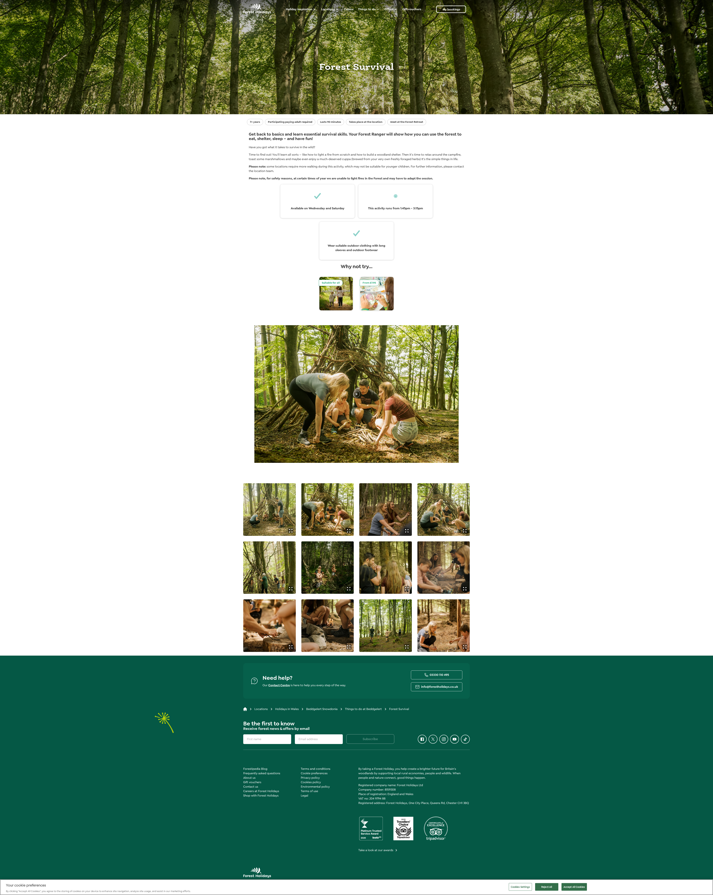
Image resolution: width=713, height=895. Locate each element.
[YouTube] (454, 739)
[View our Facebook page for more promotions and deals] (422, 739)
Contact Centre (279, 685)
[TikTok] (465, 739)
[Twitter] (433, 739)
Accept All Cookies (574, 886)
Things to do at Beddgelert (363, 709)
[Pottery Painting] (377, 293)
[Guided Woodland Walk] (336, 293)
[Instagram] (443, 739)
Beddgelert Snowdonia (322, 709)
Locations (261, 709)
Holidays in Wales (287, 709)
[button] (290, 530)
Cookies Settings (520, 886)
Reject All (546, 886)
